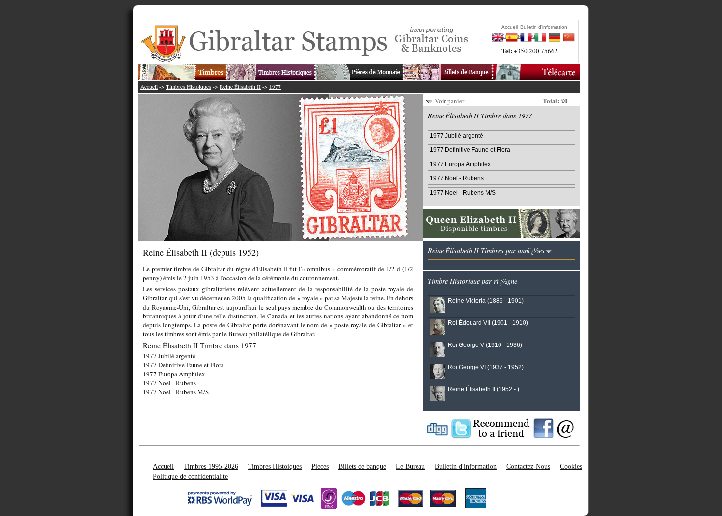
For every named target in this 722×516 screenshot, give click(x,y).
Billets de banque (362, 466)
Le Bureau (410, 466)
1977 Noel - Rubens (169, 382)
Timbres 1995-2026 (211, 466)
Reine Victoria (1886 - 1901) (486, 300)
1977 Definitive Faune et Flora (183, 364)
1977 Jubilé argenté (169, 355)
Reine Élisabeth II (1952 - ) (483, 389)
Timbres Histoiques (188, 86)
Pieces (320, 466)
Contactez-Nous (528, 466)
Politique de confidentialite (190, 476)
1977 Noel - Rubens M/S (176, 391)
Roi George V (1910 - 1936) (485, 345)
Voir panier (449, 100)
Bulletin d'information (466, 466)
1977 (275, 86)
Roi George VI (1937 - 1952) (486, 367)
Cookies (571, 466)
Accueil (149, 86)
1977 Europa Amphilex (174, 374)
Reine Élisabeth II (240, 86)
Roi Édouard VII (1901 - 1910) (488, 322)
